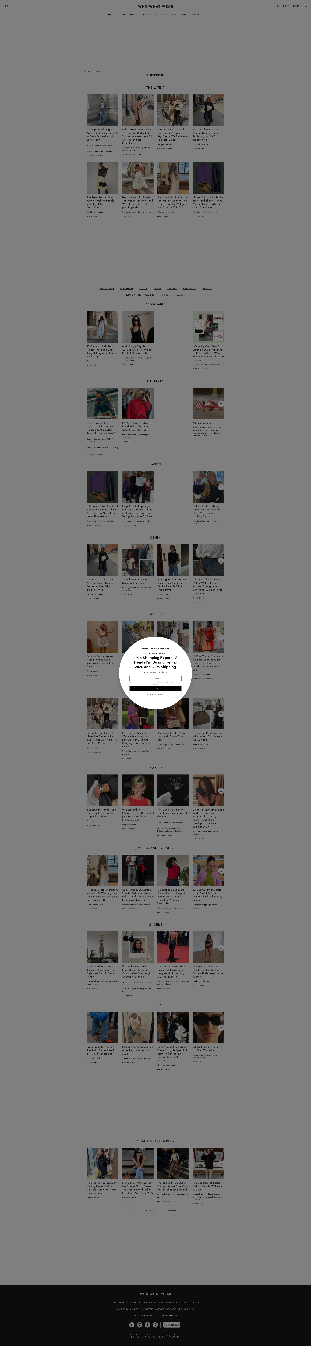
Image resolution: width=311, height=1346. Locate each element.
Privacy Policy (170, 682)
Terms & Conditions (159, 682)
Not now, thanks (155, 694)
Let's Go (155, 688)
